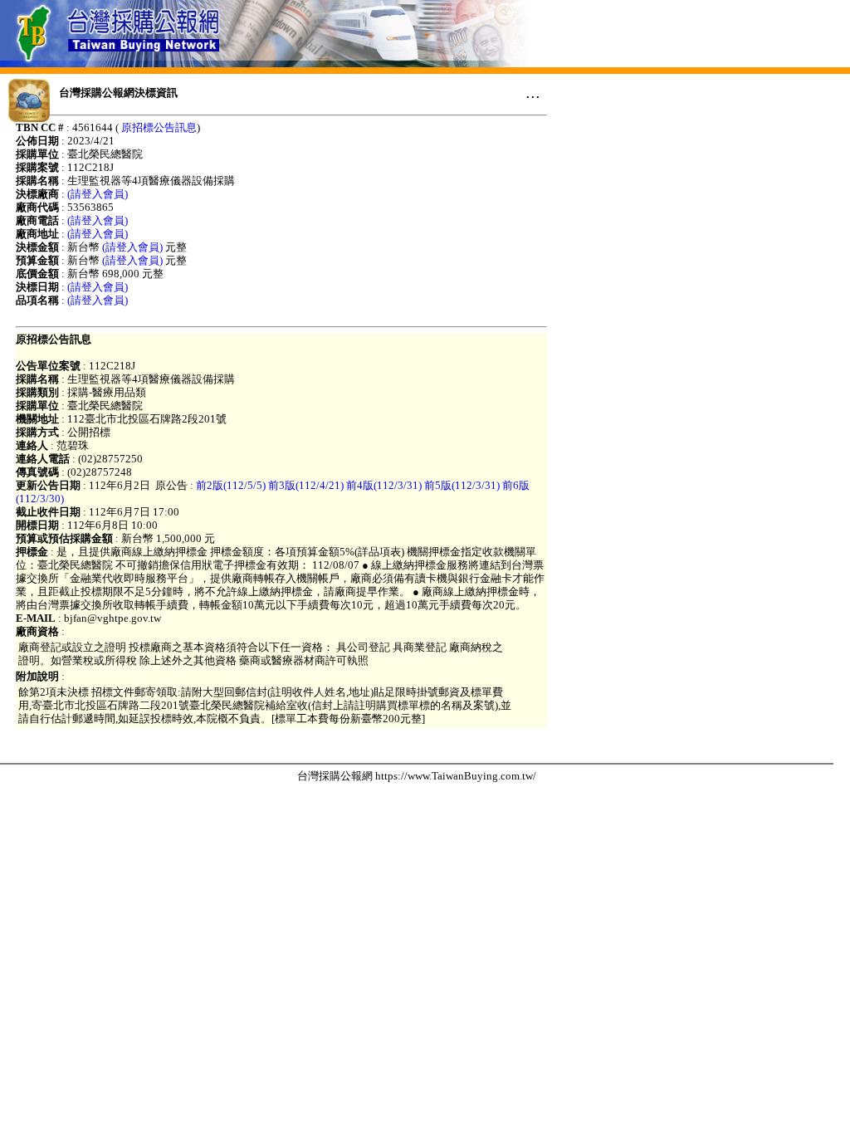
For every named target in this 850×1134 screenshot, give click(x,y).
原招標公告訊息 (159, 127)
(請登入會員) (97, 194)
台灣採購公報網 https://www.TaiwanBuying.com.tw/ (416, 776)
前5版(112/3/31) (462, 485)
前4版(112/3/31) (384, 485)
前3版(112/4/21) (306, 485)
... (532, 92)
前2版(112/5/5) (231, 485)
